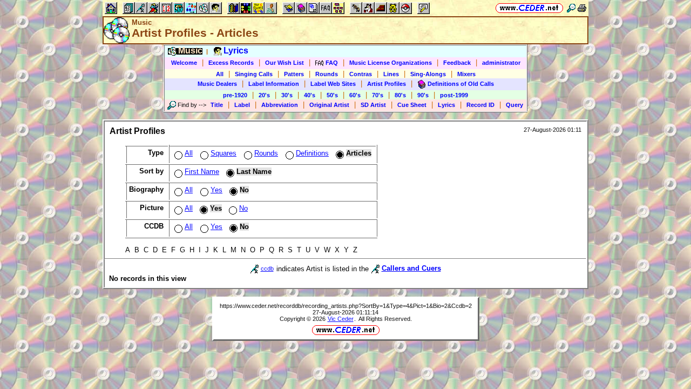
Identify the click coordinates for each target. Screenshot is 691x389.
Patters (294, 74)
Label (242, 105)
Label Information (273, 84)
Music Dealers (217, 84)
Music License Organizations (390, 62)
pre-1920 (235, 95)
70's (377, 95)
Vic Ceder (341, 319)
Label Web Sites (333, 84)
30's (287, 95)
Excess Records (231, 62)
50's (332, 95)
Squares (223, 153)
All (219, 74)
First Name (202, 171)
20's (264, 95)
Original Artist (329, 105)
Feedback (457, 62)
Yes (216, 190)
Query (514, 105)
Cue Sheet (411, 105)
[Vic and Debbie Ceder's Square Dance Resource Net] (529, 8)
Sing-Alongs (428, 74)
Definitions (312, 153)
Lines (391, 74)
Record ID (480, 105)
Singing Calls (254, 74)
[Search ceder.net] (571, 8)
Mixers (466, 74)
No (243, 208)
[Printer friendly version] (582, 8)
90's (423, 95)
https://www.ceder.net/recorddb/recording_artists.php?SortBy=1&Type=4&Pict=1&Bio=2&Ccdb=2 (346, 306)
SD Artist (373, 105)
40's (309, 95)
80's (400, 95)
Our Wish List (284, 62)
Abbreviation (279, 105)
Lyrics (446, 105)
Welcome (184, 62)
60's (355, 95)
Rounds (326, 74)
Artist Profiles (386, 84)
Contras (360, 74)
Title (217, 105)
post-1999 (454, 95)
